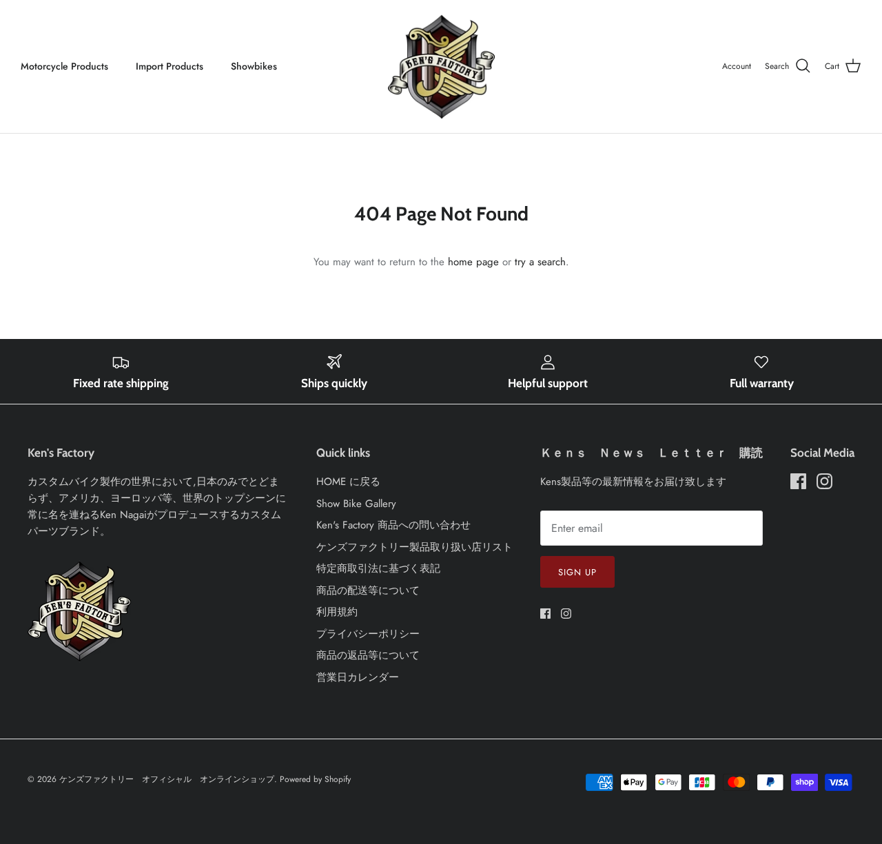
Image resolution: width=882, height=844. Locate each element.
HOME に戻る (348, 481)
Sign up (577, 572)
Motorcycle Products (64, 66)
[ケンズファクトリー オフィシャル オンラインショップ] (441, 66)
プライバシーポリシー (368, 633)
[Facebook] (545, 613)
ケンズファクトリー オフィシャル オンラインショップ (166, 779)
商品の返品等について (368, 655)
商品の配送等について (368, 590)
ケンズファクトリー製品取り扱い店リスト (414, 547)
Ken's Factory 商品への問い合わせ (393, 525)
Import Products (169, 66)
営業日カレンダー (357, 677)
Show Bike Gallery (356, 503)
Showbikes (254, 66)
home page (473, 261)
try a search (540, 261)
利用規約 (337, 611)
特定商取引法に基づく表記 (378, 568)
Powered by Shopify (315, 779)
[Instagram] (566, 613)
